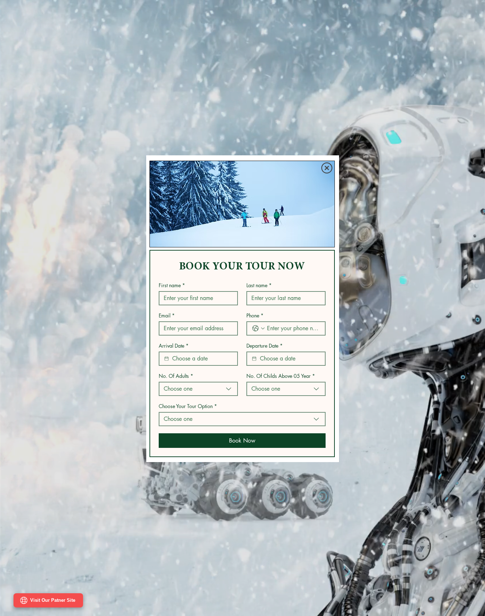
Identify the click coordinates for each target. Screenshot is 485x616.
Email (167, 315)
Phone (254, 315)
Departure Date (264, 346)
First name (172, 285)
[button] (327, 167)
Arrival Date (174, 346)
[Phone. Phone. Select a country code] (258, 328)
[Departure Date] (254, 358)
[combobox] (198, 389)
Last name (259, 285)
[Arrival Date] (166, 358)
